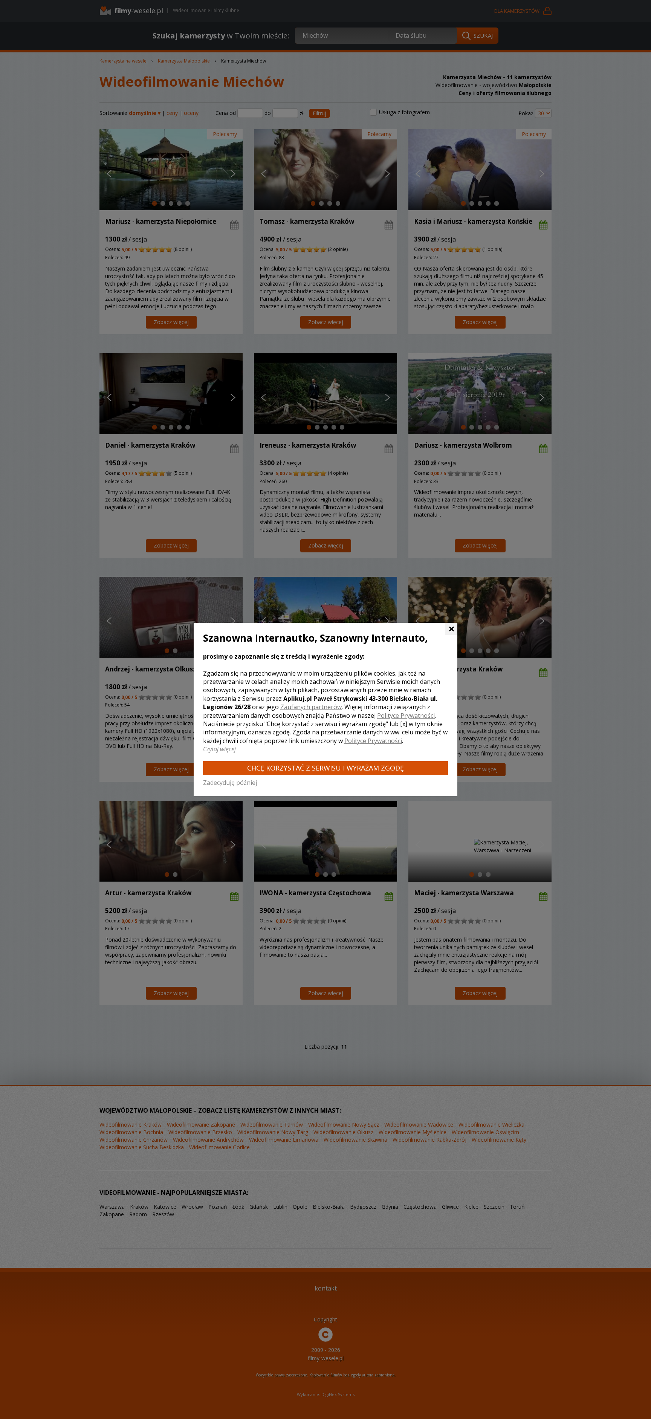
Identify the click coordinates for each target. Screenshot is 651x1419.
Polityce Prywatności (406, 715)
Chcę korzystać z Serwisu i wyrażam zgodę (325, 767)
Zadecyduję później (230, 782)
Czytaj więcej (219, 749)
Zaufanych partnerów (311, 707)
